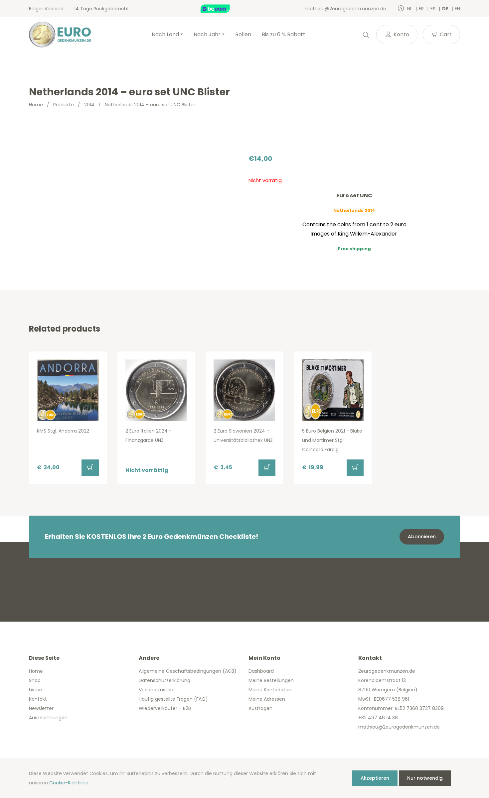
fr (422, 8)
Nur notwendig (425, 778)
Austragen (260, 708)
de (445, 8)
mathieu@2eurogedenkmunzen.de (345, 8)
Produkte (63, 104)
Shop (35, 680)
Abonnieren (422, 536)
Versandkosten (156, 689)
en (457, 8)
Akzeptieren (375, 778)
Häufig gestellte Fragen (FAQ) (173, 699)
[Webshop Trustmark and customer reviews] (222, 9)
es (433, 8)
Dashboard (261, 671)
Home (36, 104)
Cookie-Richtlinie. (69, 782)
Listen (35, 689)
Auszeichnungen (48, 717)
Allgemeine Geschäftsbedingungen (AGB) (188, 671)
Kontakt (38, 699)
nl (410, 8)
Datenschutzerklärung (164, 680)
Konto (400, 34)
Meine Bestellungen (271, 680)
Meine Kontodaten (269, 689)
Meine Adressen (266, 699)
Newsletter (41, 708)
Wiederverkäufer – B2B (165, 708)
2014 (89, 104)
